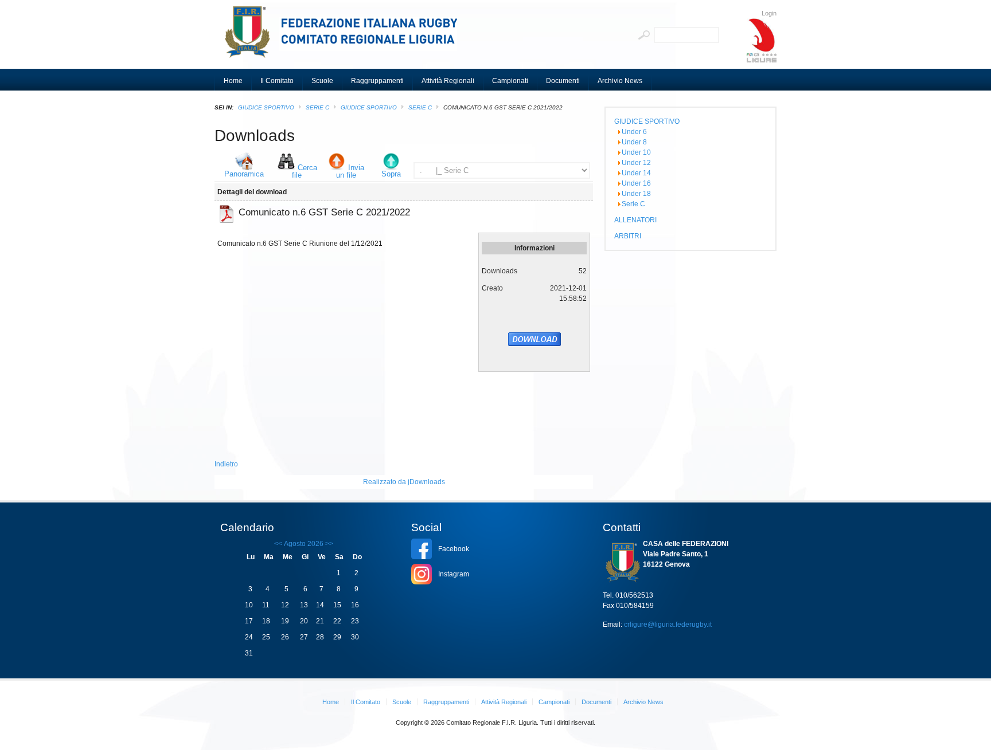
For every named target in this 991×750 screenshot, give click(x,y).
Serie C (317, 107)
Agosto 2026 (303, 544)
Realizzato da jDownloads (404, 482)
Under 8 (634, 142)
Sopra (391, 174)
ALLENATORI (635, 220)
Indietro (226, 464)
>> (328, 544)
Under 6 (634, 132)
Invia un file (350, 171)
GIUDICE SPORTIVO (266, 107)
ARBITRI (627, 236)
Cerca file (304, 171)
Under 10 (636, 152)
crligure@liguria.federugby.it (668, 625)
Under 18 (636, 194)
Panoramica (244, 174)
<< (278, 544)
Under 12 (636, 163)
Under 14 (636, 173)
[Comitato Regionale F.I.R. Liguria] (346, 37)
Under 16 (636, 183)
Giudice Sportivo (369, 107)
